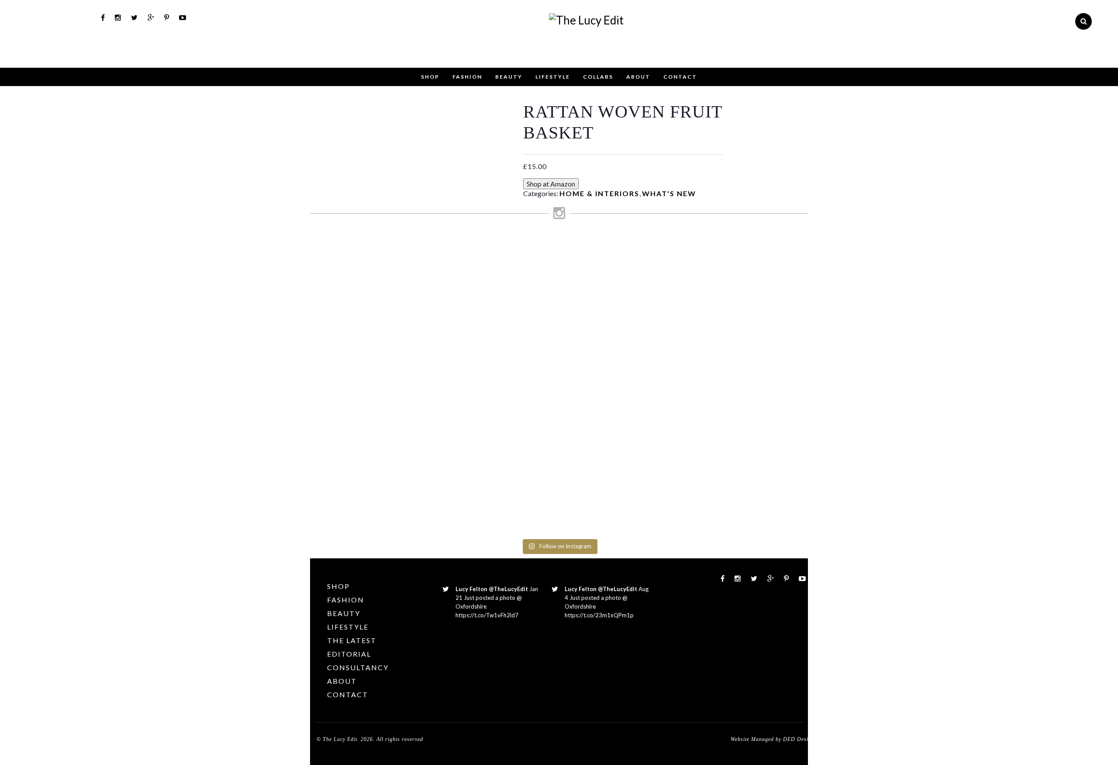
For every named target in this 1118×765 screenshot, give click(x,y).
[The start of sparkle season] (339, 249)
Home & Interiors (599, 193)
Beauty (508, 76)
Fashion (467, 76)
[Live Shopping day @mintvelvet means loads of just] (402, 303)
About (638, 76)
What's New (669, 193)
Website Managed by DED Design (772, 739)
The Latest (351, 640)
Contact (680, 76)
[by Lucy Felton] (586, 20)
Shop (430, 76)
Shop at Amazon (551, 184)
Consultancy (358, 667)
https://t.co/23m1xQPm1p (599, 615)
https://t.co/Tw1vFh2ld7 (486, 615)
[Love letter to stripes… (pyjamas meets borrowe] (527, 303)
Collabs (598, 76)
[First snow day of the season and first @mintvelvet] (465, 261)
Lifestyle (552, 76)
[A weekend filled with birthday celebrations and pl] (778, 386)
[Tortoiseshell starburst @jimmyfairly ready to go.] (653, 266)
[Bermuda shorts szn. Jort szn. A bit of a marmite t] (716, 328)
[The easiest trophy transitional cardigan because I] (590, 378)
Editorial (349, 654)
